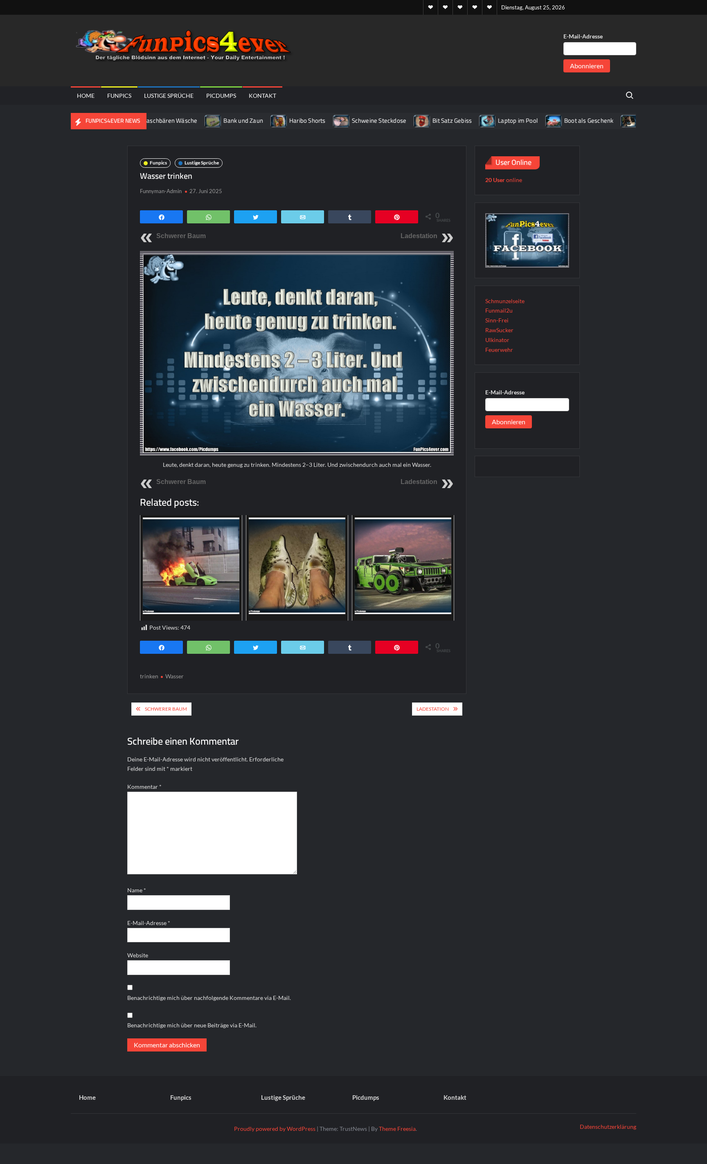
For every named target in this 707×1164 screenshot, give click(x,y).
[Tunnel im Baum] (604, 120)
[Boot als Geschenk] (529, 120)
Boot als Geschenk (563, 120)
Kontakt (262, 95)
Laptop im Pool (493, 120)
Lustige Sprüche (169, 95)
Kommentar (144, 786)
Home (86, 95)
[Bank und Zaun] (188, 120)
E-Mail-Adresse (583, 36)
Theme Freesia (397, 1128)
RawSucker (499, 329)
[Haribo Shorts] (254, 120)
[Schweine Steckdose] (317, 120)
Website (137, 955)
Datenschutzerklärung (608, 1126)
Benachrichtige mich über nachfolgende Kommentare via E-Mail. (209, 997)
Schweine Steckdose (354, 120)
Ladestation (419, 235)
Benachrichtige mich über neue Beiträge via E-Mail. (192, 1025)
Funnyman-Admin (161, 191)
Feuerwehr (499, 349)
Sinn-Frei (497, 320)
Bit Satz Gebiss (427, 120)
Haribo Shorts (282, 120)
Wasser (174, 676)
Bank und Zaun (218, 120)
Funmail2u (499, 310)
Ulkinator (497, 339)
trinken (149, 676)
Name (136, 890)
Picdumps (221, 95)
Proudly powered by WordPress (274, 1128)
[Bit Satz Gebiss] (397, 120)
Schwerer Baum (181, 235)
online (503, 179)
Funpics (119, 95)
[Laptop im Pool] (463, 120)
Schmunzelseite (505, 300)
